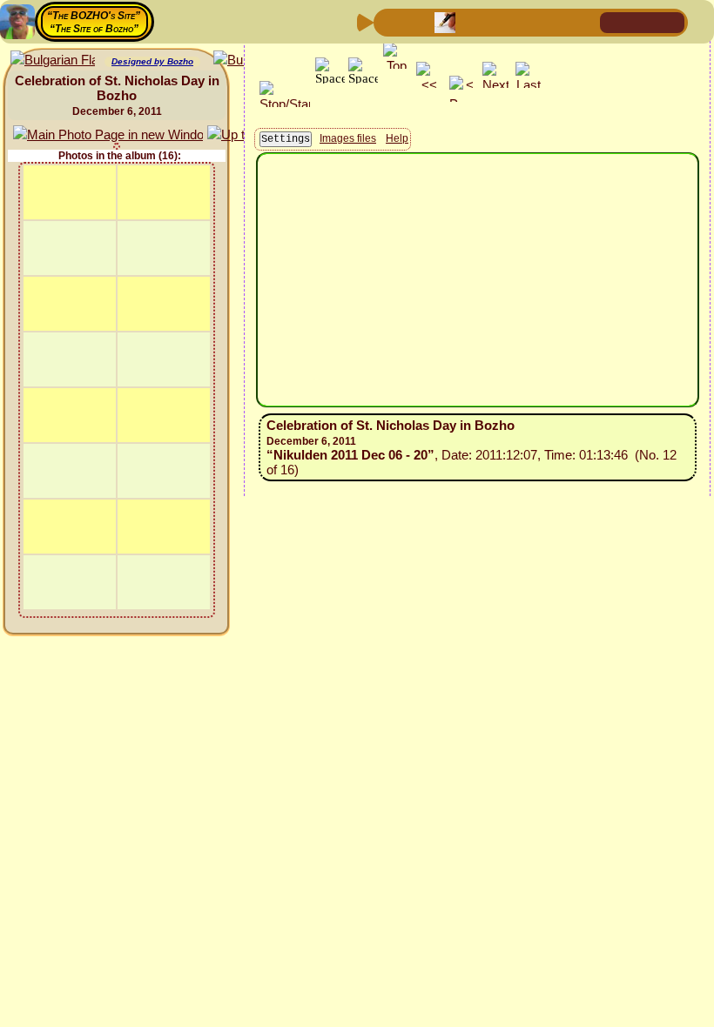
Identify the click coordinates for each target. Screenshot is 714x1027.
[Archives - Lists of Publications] (444, 21)
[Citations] (472, 21)
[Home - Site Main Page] (614, 21)
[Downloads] (556, 21)
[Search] (584, 21)
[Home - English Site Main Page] (642, 21)
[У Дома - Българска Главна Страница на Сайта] (670, 21)
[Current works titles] (500, 21)
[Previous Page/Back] (389, 21)
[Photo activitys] (528, 21)
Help (397, 138)
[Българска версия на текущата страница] (53, 60)
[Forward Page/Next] (417, 21)
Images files (348, 138)
